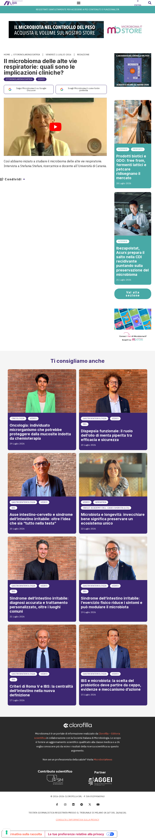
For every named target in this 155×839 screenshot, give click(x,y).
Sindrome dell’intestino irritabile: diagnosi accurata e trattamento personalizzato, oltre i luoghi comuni (39, 605)
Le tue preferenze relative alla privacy (76, 834)
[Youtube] (98, 804)
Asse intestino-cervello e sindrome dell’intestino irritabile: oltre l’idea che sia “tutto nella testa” (41, 518)
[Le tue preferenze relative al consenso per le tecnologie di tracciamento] (6, 832)
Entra (137, 5)
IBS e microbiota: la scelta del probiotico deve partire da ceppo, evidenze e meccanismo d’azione (111, 685)
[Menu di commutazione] (79, 3)
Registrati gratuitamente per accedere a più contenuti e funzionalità (77, 9)
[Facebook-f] (57, 804)
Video (41, 79)
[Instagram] (65, 804)
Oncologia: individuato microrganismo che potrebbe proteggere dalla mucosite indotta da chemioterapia (40, 432)
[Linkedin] (73, 804)
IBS (85, 424)
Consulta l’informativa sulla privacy (77, 819)
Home (7, 54)
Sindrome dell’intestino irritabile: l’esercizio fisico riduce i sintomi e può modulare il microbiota (111, 602)
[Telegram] (81, 804)
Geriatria (100, 502)
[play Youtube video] (55, 127)
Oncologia (18, 418)
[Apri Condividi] (24, 179)
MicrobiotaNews (103, 759)
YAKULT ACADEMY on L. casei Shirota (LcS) (106, 508)
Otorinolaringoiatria (26, 54)
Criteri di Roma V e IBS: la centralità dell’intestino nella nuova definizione (41, 690)
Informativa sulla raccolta (23, 834)
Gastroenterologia (94, 418)
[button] (150, 3)
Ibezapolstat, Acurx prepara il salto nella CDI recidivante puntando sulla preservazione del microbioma (132, 261)
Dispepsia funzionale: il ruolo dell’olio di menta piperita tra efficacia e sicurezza (107, 435)
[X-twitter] (90, 804)
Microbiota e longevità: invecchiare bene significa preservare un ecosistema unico (113, 518)
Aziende (122, 149)
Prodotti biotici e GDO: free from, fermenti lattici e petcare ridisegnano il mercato (131, 167)
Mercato (138, 149)
